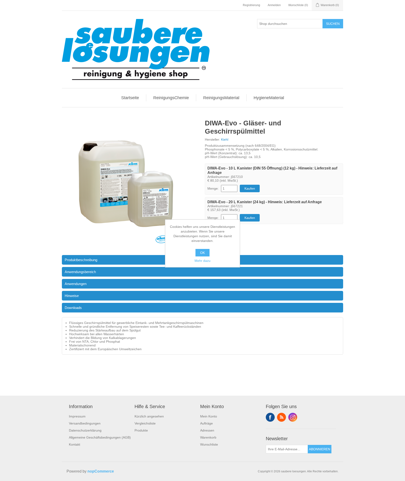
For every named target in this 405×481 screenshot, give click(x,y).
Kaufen (249, 188)
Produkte (141, 430)
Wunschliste (209, 444)
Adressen (207, 430)
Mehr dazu (202, 261)
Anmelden (274, 5)
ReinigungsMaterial (221, 97)
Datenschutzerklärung (85, 430)
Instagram (292, 417)
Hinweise (72, 296)
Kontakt (74, 444)
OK (202, 253)
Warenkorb (208, 437)
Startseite (130, 97)
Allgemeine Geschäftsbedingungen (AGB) (100, 437)
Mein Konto (208, 416)
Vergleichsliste (145, 423)
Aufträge (206, 423)
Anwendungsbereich (80, 272)
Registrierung (251, 5)
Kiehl (224, 139)
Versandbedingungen (85, 423)
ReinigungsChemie (171, 97)
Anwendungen (75, 284)
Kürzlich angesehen (149, 416)
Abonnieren (319, 449)
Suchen (333, 24)
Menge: (213, 188)
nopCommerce (100, 471)
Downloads (73, 308)
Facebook (270, 417)
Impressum (77, 416)
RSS (281, 417)
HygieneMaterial (269, 97)
